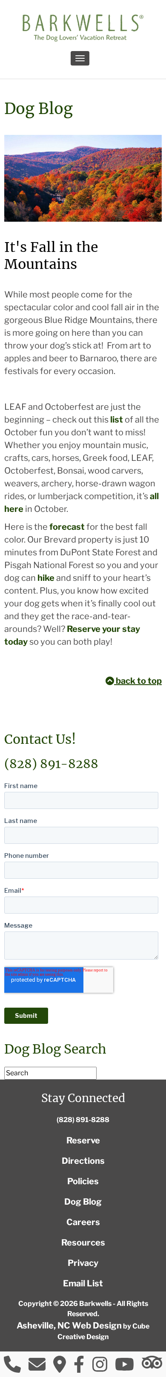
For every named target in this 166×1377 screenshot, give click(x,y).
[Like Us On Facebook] (79, 1368)
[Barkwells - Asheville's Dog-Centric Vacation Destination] (83, 28)
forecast (67, 527)
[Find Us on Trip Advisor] (152, 1362)
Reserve (83, 1140)
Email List (83, 1283)
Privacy (83, 1263)
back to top (138, 681)
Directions (83, 1161)
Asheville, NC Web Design (69, 1325)
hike (45, 578)
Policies (83, 1181)
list (116, 419)
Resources (83, 1242)
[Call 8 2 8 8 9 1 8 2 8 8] (12, 1368)
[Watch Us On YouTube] (124, 1368)
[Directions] (59, 1368)
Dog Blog (83, 1202)
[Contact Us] (37, 1368)
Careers (83, 1222)
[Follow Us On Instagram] (99, 1368)
